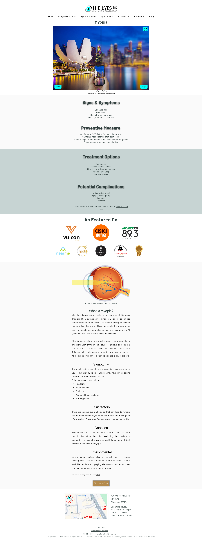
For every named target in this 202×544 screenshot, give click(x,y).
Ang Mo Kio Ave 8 (123, 495)
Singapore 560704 (119, 502)
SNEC (98, 475)
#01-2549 (115, 499)
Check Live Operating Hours (121, 515)
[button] (88, 16)
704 (113, 495)
